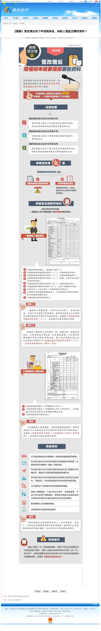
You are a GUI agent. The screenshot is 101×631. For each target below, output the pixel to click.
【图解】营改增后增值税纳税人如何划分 (18, 596)
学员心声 (75, 18)
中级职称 (35, 18)
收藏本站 (90, 1)
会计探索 (22, 23)
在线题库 (94, 18)
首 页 (6, 18)
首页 (10, 23)
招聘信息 (84, 18)
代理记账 (55, 18)
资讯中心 (15, 23)
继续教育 (45, 18)
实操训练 (65, 18)
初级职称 (25, 18)
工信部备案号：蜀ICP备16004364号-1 (50, 613)
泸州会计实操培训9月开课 (14, 600)
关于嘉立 (16, 18)
